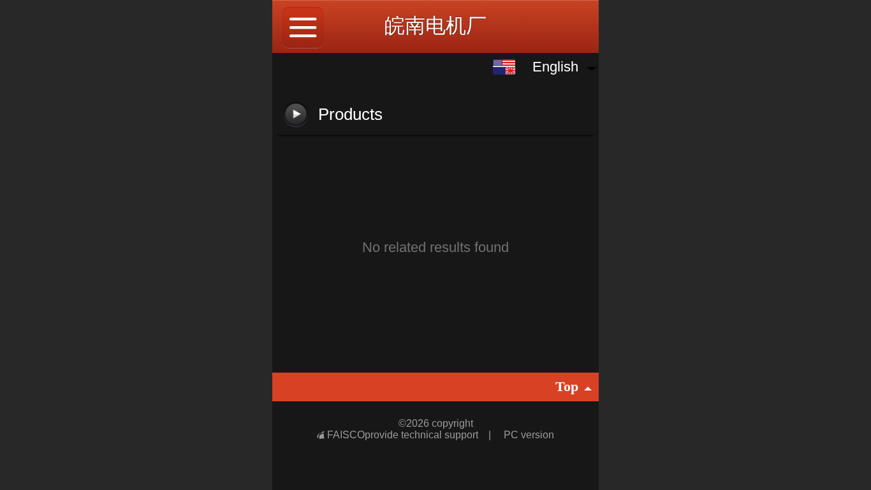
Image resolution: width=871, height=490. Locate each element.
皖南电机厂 (435, 25)
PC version (529, 434)
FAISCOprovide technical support (404, 434)
